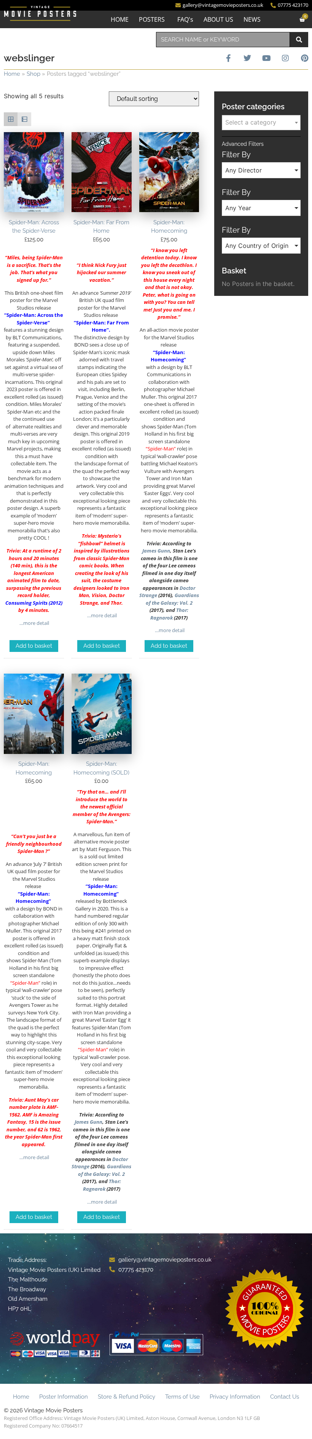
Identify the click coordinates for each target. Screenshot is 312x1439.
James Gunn (156, 550)
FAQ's (185, 19)
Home (12, 73)
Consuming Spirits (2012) (33, 602)
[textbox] (261, 122)
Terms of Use (182, 1396)
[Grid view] (11, 119)
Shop (33, 73)
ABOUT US (218, 19)
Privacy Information (235, 1396)
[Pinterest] (304, 58)
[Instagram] (285, 58)
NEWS (252, 19)
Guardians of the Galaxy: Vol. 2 (172, 599)
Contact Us (284, 1396)
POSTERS (152, 19)
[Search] (299, 39)
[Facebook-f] (228, 58)
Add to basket (34, 645)
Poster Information (63, 1396)
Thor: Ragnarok (169, 614)
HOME (120, 19)
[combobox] (223, 39)
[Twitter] (247, 58)
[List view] (24, 119)
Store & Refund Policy (126, 1396)
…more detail (33, 623)
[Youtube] (266, 58)
